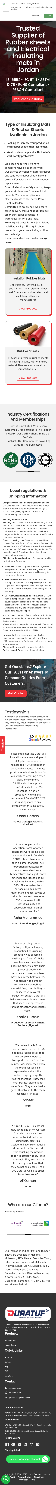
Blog (6, 1366)
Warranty (23, 1479)
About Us (8, 1357)
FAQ (6, 1371)
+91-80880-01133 (14, 1388)
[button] (19, 472)
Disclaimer (39, 1477)
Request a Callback (28, 99)
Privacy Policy (24, 1477)
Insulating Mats (10, 1340)
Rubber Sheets (10, 1344)
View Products (28, 308)
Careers (8, 1362)
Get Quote (15, 693)
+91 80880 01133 (14, 1392)
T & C (12, 1477)
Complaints (9, 1375)
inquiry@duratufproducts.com (19, 1397)
